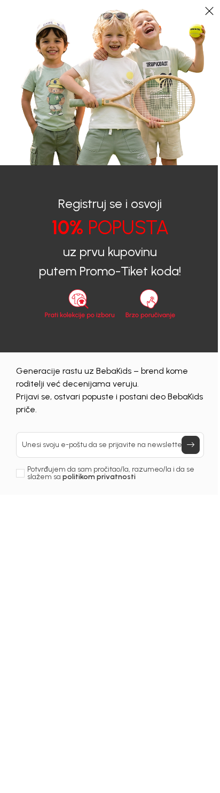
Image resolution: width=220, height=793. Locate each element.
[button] (209, 10)
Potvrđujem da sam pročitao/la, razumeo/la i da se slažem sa (110, 473)
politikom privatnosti (99, 476)
